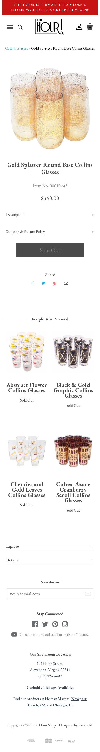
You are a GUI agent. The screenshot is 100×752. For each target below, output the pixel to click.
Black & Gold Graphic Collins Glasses (73, 390)
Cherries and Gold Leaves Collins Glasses (26, 489)
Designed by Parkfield (75, 725)
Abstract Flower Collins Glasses (26, 387)
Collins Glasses (16, 48)
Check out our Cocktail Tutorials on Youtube (54, 634)
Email (66, 283)
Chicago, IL (62, 705)
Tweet (43, 283)
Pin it (54, 283)
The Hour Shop (44, 725)
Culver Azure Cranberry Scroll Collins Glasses (73, 492)
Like (33, 283)
